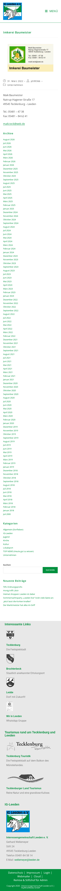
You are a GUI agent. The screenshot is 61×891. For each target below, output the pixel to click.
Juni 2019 (7, 448)
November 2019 (10, 430)
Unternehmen (15, 84)
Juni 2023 (7, 277)
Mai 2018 (7, 496)
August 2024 (9, 226)
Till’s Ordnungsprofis (12, 587)
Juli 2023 (7, 274)
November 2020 (10, 386)
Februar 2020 (9, 419)
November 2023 (10, 259)
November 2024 (10, 216)
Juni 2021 (7, 361)
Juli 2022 (7, 317)
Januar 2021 (8, 379)
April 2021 (7, 368)
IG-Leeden (8, 533)
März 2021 (8, 372)
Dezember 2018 (10, 470)
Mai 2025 (7, 194)
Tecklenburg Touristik (18, 756)
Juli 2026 (7, 143)
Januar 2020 (8, 423)
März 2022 (8, 332)
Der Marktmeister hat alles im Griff (19, 605)
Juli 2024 (7, 230)
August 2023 (9, 270)
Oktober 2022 (9, 306)
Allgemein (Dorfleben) (13, 529)
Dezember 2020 (10, 383)
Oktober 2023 (9, 263)
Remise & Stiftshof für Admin (31, 880)
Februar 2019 (9, 463)
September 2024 (10, 223)
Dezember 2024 (10, 212)
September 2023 (10, 266)
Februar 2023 (9, 292)
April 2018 (7, 499)
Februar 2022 (9, 336)
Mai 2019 (7, 452)
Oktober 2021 (9, 346)
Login (47, 872)
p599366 (35, 81)
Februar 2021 (9, 376)
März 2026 (8, 157)
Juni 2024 (7, 234)
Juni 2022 (7, 321)
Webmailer (23, 876)
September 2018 (10, 481)
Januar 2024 (8, 252)
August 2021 (9, 354)
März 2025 (8, 201)
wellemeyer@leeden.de (26, 859)
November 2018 (10, 474)
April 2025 (7, 197)
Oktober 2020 (9, 390)
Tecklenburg (13, 644)
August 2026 (9, 139)
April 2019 (7, 455)
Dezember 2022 (10, 299)
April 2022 (7, 328)
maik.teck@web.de (14, 123)
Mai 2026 (7, 150)
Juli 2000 (7, 514)
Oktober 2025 (9, 175)
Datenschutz (15, 872)
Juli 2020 (7, 401)
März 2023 (8, 288)
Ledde (9, 692)
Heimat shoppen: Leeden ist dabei (19, 594)
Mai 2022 (7, 325)
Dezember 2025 (10, 168)
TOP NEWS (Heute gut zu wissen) (18, 551)
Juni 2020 (7, 405)
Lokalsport (8, 547)
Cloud (37, 876)
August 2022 (9, 314)
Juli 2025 (7, 186)
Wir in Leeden (14, 716)
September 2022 (10, 310)
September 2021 (10, 350)
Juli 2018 (7, 488)
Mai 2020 (7, 408)
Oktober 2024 (9, 219)
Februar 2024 (9, 248)
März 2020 (8, 415)
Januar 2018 (8, 510)
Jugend (6, 536)
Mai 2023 (7, 281)
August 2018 (9, 485)
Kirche (6, 540)
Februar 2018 (9, 506)
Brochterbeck (13, 668)
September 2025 (10, 179)
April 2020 (7, 412)
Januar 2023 (8, 295)
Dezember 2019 (10, 426)
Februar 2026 (9, 161)
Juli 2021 (7, 357)
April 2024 (7, 241)
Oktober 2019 (9, 434)
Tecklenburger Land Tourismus (23, 788)
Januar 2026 (8, 165)
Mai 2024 (7, 237)
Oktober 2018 (9, 477)
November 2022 (10, 303)
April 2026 (7, 154)
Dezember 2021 (10, 339)
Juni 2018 (7, 492)
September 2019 (10, 437)
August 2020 (9, 397)
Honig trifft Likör (11, 590)
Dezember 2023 (10, 256)
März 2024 (8, 245)
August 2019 (9, 441)
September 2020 (10, 394)
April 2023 (7, 285)
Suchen (7, 564)
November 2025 (10, 172)
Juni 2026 (7, 146)
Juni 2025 (7, 190)
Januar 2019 (8, 466)
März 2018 (8, 503)
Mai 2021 (7, 365)
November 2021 (10, 343)
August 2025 (9, 183)
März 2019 (8, 459)
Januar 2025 (8, 208)
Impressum (33, 872)
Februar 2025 (9, 205)
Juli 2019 (7, 445)
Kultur (6, 544)
